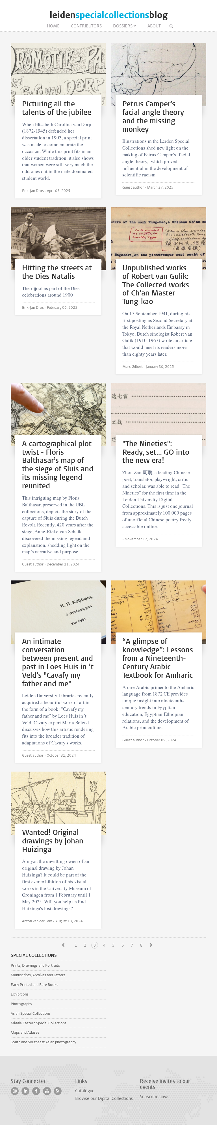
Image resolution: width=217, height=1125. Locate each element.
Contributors (86, 26)
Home (53, 26)
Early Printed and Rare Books (34, 984)
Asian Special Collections (31, 1013)
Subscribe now (154, 1097)
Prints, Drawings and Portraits (35, 965)
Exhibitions (20, 994)
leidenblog (109, 15)
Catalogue (84, 1091)
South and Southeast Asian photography (43, 1042)
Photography (21, 1003)
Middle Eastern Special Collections (38, 1023)
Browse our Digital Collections (104, 1098)
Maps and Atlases (25, 1032)
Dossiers (123, 26)
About (154, 26)
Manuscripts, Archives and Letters (38, 975)
